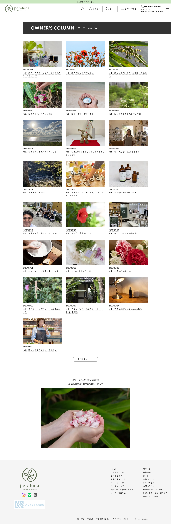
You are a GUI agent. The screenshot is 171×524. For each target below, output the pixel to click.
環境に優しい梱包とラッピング (124, 489)
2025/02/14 (114, 305)
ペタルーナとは (117, 472)
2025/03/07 (71, 305)
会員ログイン (148, 479)
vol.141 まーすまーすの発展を (80, 113)
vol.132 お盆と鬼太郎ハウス (79, 233)
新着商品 (147, 472)
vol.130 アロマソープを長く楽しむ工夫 (41, 271)
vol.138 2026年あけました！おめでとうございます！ (85, 153)
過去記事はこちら (85, 359)
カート (146, 476)
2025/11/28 (71, 189)
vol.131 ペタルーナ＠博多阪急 (123, 233)
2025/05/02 (114, 268)
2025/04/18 (28, 305)
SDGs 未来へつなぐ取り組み (155, 493)
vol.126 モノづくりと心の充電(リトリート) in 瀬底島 (84, 310)
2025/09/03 (71, 230)
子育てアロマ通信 (150, 496)
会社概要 (90, 519)
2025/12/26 (114, 148)
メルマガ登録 (148, 483)
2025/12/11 (28, 189)
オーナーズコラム (118, 493)
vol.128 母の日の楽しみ (120, 271)
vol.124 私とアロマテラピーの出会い (40, 349)
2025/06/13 (71, 268)
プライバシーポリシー (121, 519)
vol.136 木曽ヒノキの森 (34, 192)
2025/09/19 (28, 230)
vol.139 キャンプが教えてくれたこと (40, 151)
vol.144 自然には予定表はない (80, 73)
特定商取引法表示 (103, 519)
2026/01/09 (71, 148)
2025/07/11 (28, 268)
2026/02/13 (28, 148)
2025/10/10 (114, 189)
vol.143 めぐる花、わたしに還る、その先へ (128, 74)
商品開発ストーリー (119, 479)
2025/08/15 (114, 230)
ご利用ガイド (116, 476)
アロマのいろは (117, 483)
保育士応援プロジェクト (153, 489)
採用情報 (80, 519)
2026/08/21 (28, 69)
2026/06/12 (114, 69)
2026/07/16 (71, 69)
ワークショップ (117, 486)
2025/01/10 (28, 346)
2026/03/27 (114, 110)
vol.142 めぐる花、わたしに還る (38, 113)
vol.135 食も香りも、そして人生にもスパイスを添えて (85, 194)
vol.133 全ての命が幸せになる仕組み (40, 233)
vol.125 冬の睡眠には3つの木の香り (125, 309)
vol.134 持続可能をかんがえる (123, 192)
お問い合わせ (148, 486)
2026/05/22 (28, 110)
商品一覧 (147, 469)
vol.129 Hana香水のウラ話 (78, 271)
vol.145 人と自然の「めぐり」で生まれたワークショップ (42, 74)
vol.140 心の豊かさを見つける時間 (125, 113)
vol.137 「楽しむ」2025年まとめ (124, 151)
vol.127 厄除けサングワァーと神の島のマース (42, 310)
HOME (114, 469)
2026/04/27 (71, 110)
